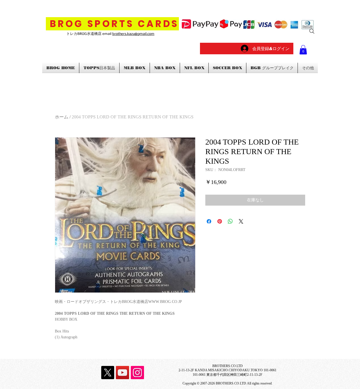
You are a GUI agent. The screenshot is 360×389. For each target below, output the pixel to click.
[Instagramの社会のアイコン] (137, 372)
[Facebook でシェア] (209, 221)
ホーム (61, 116)
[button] (303, 49)
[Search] (312, 31)
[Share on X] (241, 221)
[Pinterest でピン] (219, 221)
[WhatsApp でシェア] (230, 221)
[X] (107, 372)
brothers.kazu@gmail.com (133, 34)
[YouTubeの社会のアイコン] (122, 372)
